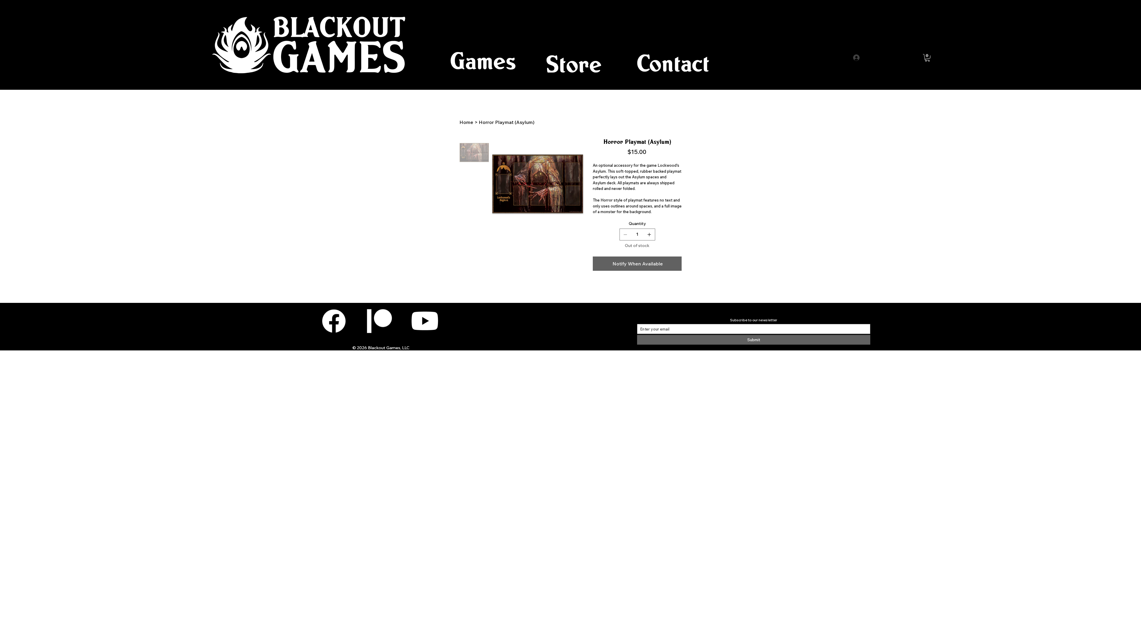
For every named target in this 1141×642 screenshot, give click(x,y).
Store (574, 63)
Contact (673, 62)
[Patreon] (379, 320)
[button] (483, 60)
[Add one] (649, 234)
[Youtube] (424, 320)
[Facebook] (333, 320)
